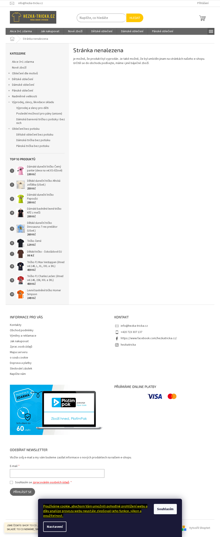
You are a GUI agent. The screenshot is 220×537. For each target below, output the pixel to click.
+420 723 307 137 (131, 332)
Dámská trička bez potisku (33, 140)
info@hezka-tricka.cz (134, 326)
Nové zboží (19, 68)
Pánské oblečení (22, 90)
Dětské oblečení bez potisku (34, 135)
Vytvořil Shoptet (199, 528)
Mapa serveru (19, 352)
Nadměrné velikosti (24, 96)
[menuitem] (21, 31)
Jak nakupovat (19, 341)
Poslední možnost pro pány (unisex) (39, 113)
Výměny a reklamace (23, 336)
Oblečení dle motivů (25, 73)
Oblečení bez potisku (26, 129)
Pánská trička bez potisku (32, 146)
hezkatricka (128, 345)
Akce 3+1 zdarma (23, 62)
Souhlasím (165, 509)
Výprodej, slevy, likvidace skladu (33, 102)
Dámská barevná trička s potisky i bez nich (40, 121)
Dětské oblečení (22, 79)
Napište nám (18, 374)
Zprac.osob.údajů (21, 347)
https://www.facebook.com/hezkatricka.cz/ (149, 338)
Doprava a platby (21, 363)
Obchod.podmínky (22, 330)
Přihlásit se (22, 492)
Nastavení (55, 526)
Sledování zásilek (21, 368)
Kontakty (15, 325)
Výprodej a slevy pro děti (32, 108)
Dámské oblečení (23, 85)
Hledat (135, 18)
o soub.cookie (19, 357)
